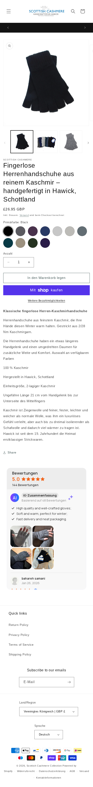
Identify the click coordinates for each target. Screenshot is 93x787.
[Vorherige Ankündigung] (8, 27)
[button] (8, 11)
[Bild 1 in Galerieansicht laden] (22, 141)
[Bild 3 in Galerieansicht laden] (71, 141)
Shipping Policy (20, 654)
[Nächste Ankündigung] (85, 27)
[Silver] (57, 231)
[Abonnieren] (69, 682)
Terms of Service (21, 644)
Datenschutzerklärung (52, 771)
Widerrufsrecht (26, 771)
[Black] (8, 231)
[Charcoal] (82, 231)
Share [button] (12, 452)
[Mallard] (8, 243)
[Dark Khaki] (33, 243)
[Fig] (33, 231)
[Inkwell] (45, 231)
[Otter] (20, 243)
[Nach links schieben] (5, 143)
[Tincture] (45, 243)
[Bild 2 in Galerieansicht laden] (46, 141)
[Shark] (70, 231)
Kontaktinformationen (48, 777)
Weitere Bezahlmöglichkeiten (46, 300)
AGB (72, 771)
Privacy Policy (19, 635)
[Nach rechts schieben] (88, 143)
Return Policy (19, 625)
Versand (24, 215)
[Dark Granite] (20, 231)
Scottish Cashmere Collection (44, 765)
